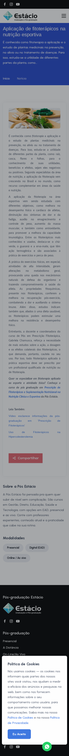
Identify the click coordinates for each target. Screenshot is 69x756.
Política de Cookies (20, 717)
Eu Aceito (19, 734)
